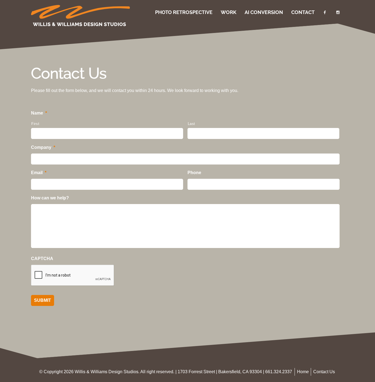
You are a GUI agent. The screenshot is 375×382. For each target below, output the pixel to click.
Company (43, 147)
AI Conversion (264, 12)
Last (191, 124)
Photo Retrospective (183, 12)
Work (228, 12)
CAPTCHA (42, 258)
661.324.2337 (278, 371)
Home (303, 371)
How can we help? (50, 198)
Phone (194, 172)
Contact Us (324, 371)
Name (39, 113)
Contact (303, 12)
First (35, 124)
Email (38, 172)
